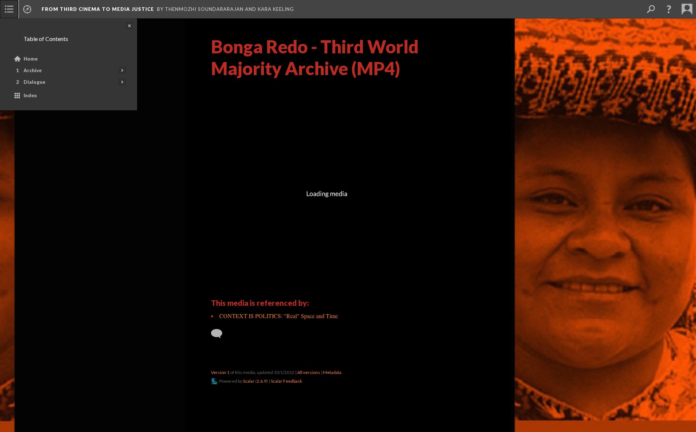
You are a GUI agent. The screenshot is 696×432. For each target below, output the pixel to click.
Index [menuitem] (30, 95)
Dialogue (34, 82)
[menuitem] (9, 9)
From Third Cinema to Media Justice (98, 9)
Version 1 (220, 372)
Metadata (332, 372)
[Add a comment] (220, 333)
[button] (669, 9)
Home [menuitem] (31, 59)
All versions (308, 372)
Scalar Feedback (286, 381)
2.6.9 (261, 381)
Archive (33, 70)
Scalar (248, 381)
